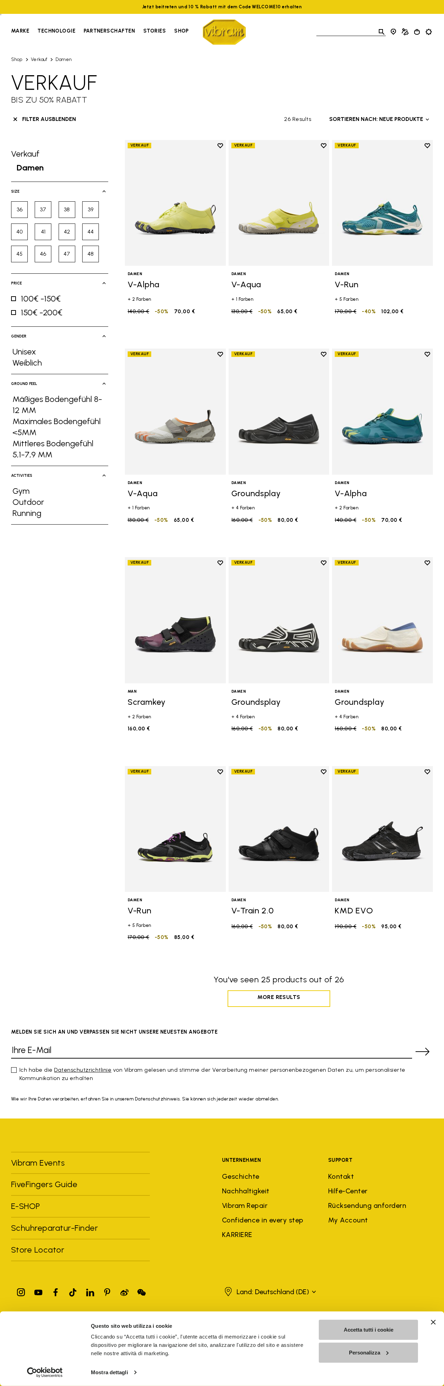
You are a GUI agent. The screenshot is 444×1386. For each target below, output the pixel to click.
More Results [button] (278, 997)
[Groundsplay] (279, 411)
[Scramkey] (175, 620)
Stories (154, 31)
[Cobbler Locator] (405, 32)
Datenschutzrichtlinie (82, 1070)
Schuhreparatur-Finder (54, 1228)
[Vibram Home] (224, 32)
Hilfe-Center (348, 1191)
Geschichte (240, 1176)
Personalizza (364, 1352)
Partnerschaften (109, 31)
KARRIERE (237, 1234)
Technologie (56, 31)
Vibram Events (38, 1163)
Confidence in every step (263, 1220)
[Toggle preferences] (429, 32)
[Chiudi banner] (433, 1322)
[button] (269, 1291)
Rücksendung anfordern (367, 1205)
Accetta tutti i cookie (368, 1330)
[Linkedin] (90, 1291)
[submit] (422, 1051)
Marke (20, 31)
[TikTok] (73, 1291)
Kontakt (341, 1176)
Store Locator (37, 1250)
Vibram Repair (244, 1205)
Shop (181, 31)
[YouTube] (38, 1291)
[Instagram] (21, 1291)
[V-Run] (382, 203)
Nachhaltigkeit (246, 1191)
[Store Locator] (393, 32)
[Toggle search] (381, 32)
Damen (63, 59)
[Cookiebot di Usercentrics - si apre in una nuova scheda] (45, 1372)
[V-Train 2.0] (279, 829)
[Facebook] (55, 1291)
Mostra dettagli (109, 1372)
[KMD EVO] (382, 829)
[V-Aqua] (279, 203)
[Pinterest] (107, 1291)
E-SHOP (25, 1206)
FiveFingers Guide (45, 1184)
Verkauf (39, 59)
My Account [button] (348, 1220)
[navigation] (100, 32)
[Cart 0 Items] (417, 32)
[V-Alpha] (175, 203)
